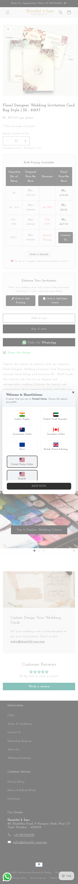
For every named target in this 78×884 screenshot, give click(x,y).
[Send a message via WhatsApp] (7, 877)
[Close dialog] (73, 392)
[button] (22, 416)
